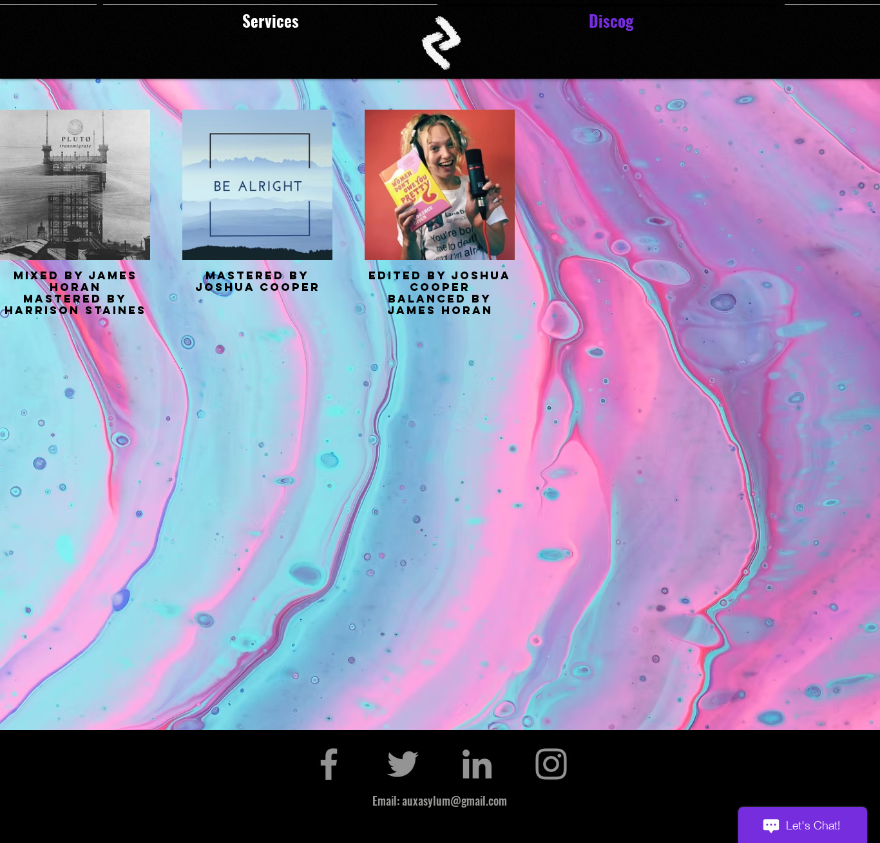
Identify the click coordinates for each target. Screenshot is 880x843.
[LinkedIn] (477, 764)
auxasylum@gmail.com (454, 800)
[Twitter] (403, 764)
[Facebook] (329, 764)
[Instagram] (551, 764)
